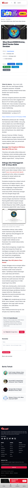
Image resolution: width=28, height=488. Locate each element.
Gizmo (11, 444)
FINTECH (2, 452)
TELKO (2, 446)
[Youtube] (12, 438)
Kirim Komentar (6, 352)
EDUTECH (3, 450)
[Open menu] (15, 3)
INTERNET (8, 19)
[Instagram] (7, 438)
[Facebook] (5, 438)
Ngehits (11, 450)
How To (11, 448)
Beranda (3, 19)
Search (20, 452)
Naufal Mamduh (10, 51)
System (19, 2)
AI (1, 444)
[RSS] (15, 438)
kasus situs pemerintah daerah (14, 172)
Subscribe (14, 467)
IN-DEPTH (3, 448)
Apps (11, 454)
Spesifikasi (21, 450)
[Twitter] (10, 438)
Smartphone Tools (22, 444)
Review (11, 446)
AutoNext (11, 452)
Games (11, 456)
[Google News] (2, 438)
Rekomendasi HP (22, 446)
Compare (20, 448)
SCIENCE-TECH (4, 454)
